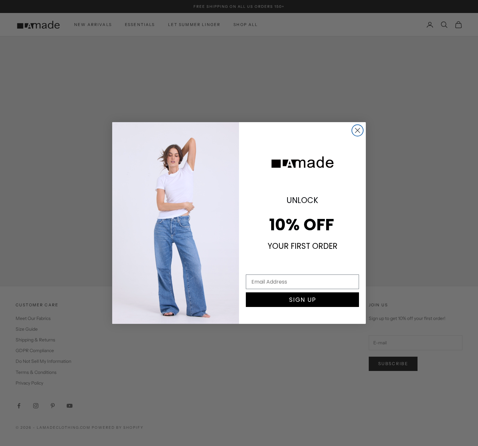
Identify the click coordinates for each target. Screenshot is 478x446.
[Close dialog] (357, 130)
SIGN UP (302, 300)
